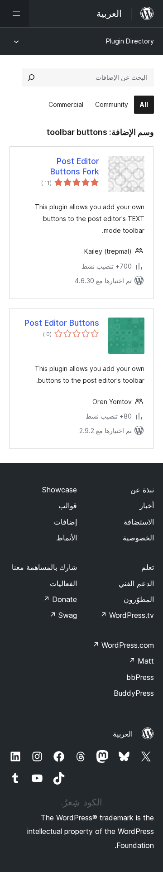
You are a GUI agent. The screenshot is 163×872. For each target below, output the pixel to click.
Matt (141, 660)
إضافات (65, 521)
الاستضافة (139, 521)
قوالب (67, 505)
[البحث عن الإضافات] (31, 77)
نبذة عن (142, 489)
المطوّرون (139, 599)
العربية (123, 733)
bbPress (140, 677)
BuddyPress (134, 693)
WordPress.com (123, 645)
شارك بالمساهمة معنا (44, 567)
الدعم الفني (136, 583)
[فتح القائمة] (14, 13)
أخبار (146, 505)
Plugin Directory (130, 41)
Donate (60, 599)
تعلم (147, 567)
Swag (63, 615)
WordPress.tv (127, 615)
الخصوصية (138, 537)
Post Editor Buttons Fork (74, 166)
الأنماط (66, 537)
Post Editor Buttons (61, 323)
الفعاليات (63, 583)
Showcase (59, 489)
